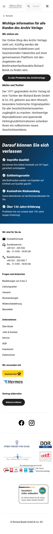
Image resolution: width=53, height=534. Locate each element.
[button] (4, 6)
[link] (15, 6)
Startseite (9, 16)
